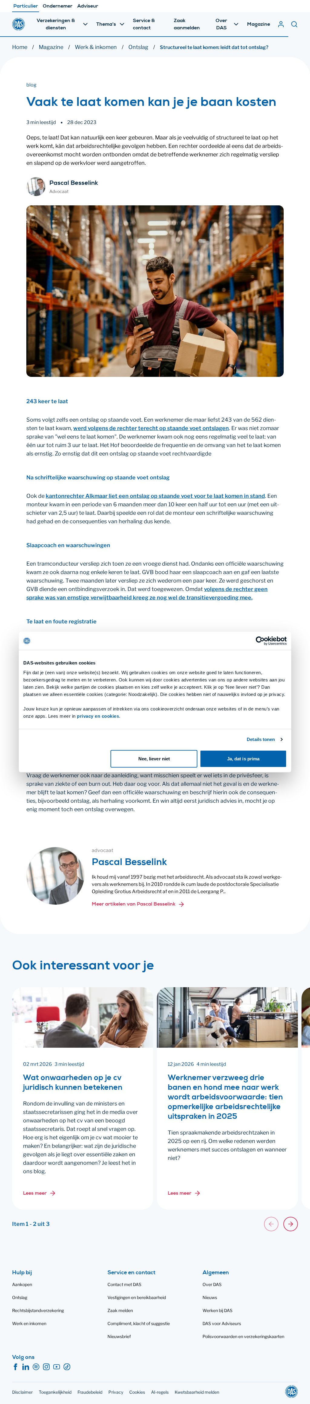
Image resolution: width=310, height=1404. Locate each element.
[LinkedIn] (25, 1367)
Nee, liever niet (154, 758)
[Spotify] (36, 1367)
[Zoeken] (294, 24)
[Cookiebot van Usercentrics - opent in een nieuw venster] (260, 640)
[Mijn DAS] (281, 24)
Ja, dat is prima (243, 758)
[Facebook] (15, 1367)
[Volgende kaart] (290, 1224)
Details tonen (261, 739)
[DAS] (18, 24)
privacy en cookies (98, 715)
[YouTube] (56, 1367)
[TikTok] (67, 1367)
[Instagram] (46, 1367)
